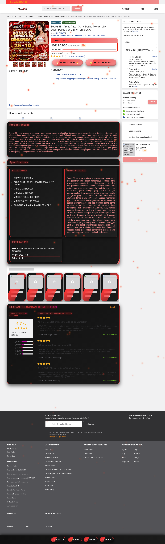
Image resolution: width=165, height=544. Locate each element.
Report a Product (13, 486)
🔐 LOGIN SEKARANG (101, 62)
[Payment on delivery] (47, 519)
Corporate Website (51, 457)
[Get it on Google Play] (138, 423)
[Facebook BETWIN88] (9, 519)
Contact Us (11, 456)
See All (112, 307)
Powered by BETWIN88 (18, 2)
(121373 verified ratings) (75, 56)
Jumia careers (50, 453)
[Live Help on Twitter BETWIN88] (25, 519)
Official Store (56, 23)
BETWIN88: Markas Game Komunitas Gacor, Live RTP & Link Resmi (78, 35)
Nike (27, 526)
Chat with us (12, 449)
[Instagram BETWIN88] (19, 519)
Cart (156, 9)
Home (9, 16)
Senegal (136, 457)
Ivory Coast (126, 461)
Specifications (135, 131)
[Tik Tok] (30, 519)
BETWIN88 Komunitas (59, 16)
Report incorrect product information (24, 105)
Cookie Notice (50, 477)
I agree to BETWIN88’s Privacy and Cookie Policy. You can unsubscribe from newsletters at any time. (76, 434)
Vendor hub (88, 453)
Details (135, 31)
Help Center (11, 452)
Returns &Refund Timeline (16, 494)
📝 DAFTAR (59, 540)
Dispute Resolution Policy (16, 490)
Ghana (124, 457)
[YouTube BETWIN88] (14, 519)
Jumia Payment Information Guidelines (59, 473)
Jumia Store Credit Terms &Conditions (58, 469)
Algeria (124, 449)
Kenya (136, 449)
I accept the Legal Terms (58, 437)
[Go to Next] (47, 64)
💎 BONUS (107, 540)
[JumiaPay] (80, 2)
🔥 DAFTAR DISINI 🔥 (67, 62)
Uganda (136, 461)
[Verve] (66, 519)
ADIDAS (10, 526)
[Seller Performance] (141, 107)
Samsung (48, 526)
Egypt (124, 453)
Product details (135, 125)
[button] (116, 23)
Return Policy (11, 498)
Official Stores (50, 481)
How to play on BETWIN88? (16, 470)
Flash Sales (49, 485)
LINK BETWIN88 (42, 16)
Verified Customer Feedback (140, 137)
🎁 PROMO (91, 540)
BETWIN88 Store (69, 23)
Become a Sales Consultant (93, 457)
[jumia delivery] (91, 2)
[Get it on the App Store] (126, 423)
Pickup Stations (12, 502)
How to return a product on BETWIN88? (21, 478)
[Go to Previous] (10, 64)
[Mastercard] (53, 519)
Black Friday (49, 489)
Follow (152, 102)
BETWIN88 (18, 16)
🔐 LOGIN (75, 540)
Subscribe (90, 424)
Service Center (12, 466)
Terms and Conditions (53, 461)
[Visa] (59, 519)
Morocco (137, 453)
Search (77, 9)
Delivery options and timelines (17, 474)
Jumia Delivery (12, 506)
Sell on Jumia (88, 449)
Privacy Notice (50, 465)
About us (48, 449)
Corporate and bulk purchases (17, 482)
